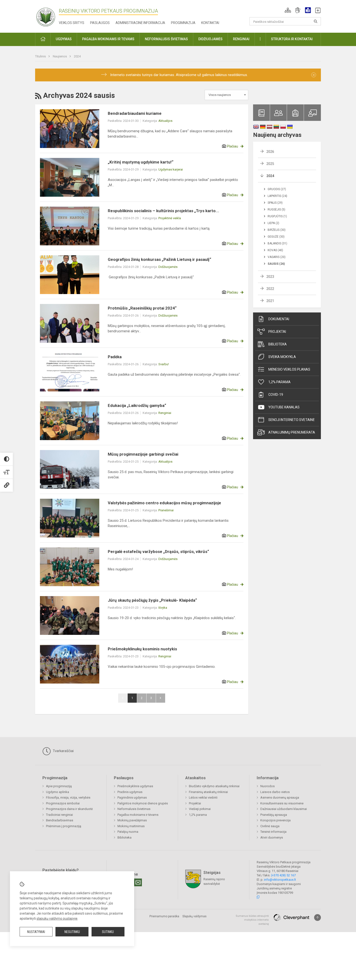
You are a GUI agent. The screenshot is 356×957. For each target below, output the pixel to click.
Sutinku (108, 932)
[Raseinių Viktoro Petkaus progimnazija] (48, 15)
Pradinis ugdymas (129, 792)
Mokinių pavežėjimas (132, 820)
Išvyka (162, 607)
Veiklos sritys (71, 23)
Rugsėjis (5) (276, 209)
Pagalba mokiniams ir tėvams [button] (108, 39)
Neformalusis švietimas (133, 809)
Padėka (115, 356)
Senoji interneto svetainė (291, 420)
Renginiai (164, 413)
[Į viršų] (317, 917)
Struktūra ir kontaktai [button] (292, 39)
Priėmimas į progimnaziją (63, 826)
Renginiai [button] (241, 39)
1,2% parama (279, 382)
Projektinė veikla (169, 218)
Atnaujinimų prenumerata (291, 432)
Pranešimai (166, 510)
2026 (270, 152)
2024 (77, 56)
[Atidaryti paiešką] (315, 21)
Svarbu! (163, 364)
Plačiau (232, 146)
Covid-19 (275, 395)
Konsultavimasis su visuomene (281, 803)
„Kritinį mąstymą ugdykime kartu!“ (140, 162)
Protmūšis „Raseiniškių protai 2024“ (142, 308)
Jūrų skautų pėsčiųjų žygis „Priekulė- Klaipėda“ (152, 600)
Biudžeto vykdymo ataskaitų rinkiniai (214, 786)
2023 (270, 277)
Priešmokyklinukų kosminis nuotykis (142, 648)
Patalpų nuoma (127, 831)
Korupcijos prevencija (275, 820)
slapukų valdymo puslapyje (57, 918)
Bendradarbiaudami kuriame (135, 113)
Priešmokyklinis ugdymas (135, 786)
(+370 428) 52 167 (283, 875)
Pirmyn (160, 698)
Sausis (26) (276, 263)
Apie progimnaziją (59, 786)
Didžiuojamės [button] (210, 39)
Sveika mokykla (282, 357)
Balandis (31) (277, 243)
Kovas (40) (275, 250)
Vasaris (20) (277, 257)
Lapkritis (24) (277, 196)
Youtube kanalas (284, 407)
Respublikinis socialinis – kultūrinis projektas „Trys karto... (163, 210)
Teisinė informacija (273, 831)
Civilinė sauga (269, 826)
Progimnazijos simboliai (63, 803)
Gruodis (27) (277, 189)
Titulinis (40, 56)
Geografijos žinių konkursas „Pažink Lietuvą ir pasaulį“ (159, 259)
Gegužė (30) (276, 236)
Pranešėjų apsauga (273, 815)
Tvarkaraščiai (63, 751)
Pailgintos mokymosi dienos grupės (142, 803)
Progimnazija (183, 23)
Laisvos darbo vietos (275, 792)
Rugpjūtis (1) (277, 216)
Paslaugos (100, 23)
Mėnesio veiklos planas (289, 369)
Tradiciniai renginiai (59, 815)
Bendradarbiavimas (59, 820)
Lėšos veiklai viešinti (203, 797)
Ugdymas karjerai (170, 169)
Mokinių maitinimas (131, 826)
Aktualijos (165, 121)
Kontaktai (210, 23)
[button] (288, 10)
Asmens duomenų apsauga (279, 797)
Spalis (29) (275, 202)
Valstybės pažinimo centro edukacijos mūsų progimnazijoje (164, 502)
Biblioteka (277, 344)
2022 (270, 289)
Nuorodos (267, 786)
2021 (270, 301)
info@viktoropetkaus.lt (280, 879)
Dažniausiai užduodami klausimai (283, 809)
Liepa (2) (273, 223)
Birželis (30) (277, 230)
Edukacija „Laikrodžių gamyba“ (137, 405)
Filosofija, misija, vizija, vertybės (68, 797)
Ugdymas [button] (64, 39)
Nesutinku (72, 932)
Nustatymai (36, 932)
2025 (270, 164)
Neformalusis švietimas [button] (166, 39)
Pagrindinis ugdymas (132, 797)
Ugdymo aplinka (57, 792)
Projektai (277, 332)
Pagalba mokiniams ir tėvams (137, 815)
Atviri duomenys (271, 837)
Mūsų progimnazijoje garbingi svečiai (143, 454)
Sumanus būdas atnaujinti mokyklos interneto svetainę (252, 920)
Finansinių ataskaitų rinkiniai (208, 792)
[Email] (138, 882)
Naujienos (60, 56)
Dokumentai (278, 319)
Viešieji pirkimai (200, 809)
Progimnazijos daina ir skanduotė (69, 809)
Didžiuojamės (168, 267)
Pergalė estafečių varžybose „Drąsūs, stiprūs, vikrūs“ (158, 551)
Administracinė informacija (140, 23)
